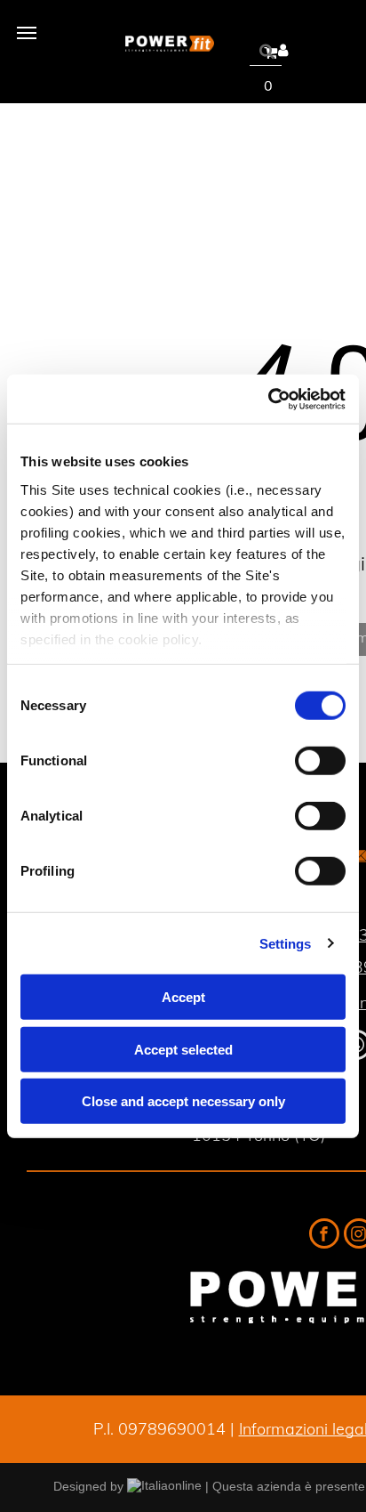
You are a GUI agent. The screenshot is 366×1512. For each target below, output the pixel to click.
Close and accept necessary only (183, 1101)
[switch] (320, 761)
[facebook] (324, 1235)
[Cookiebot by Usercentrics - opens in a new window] (268, 398)
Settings (285, 942)
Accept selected (183, 1048)
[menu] (26, 33)
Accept (183, 997)
